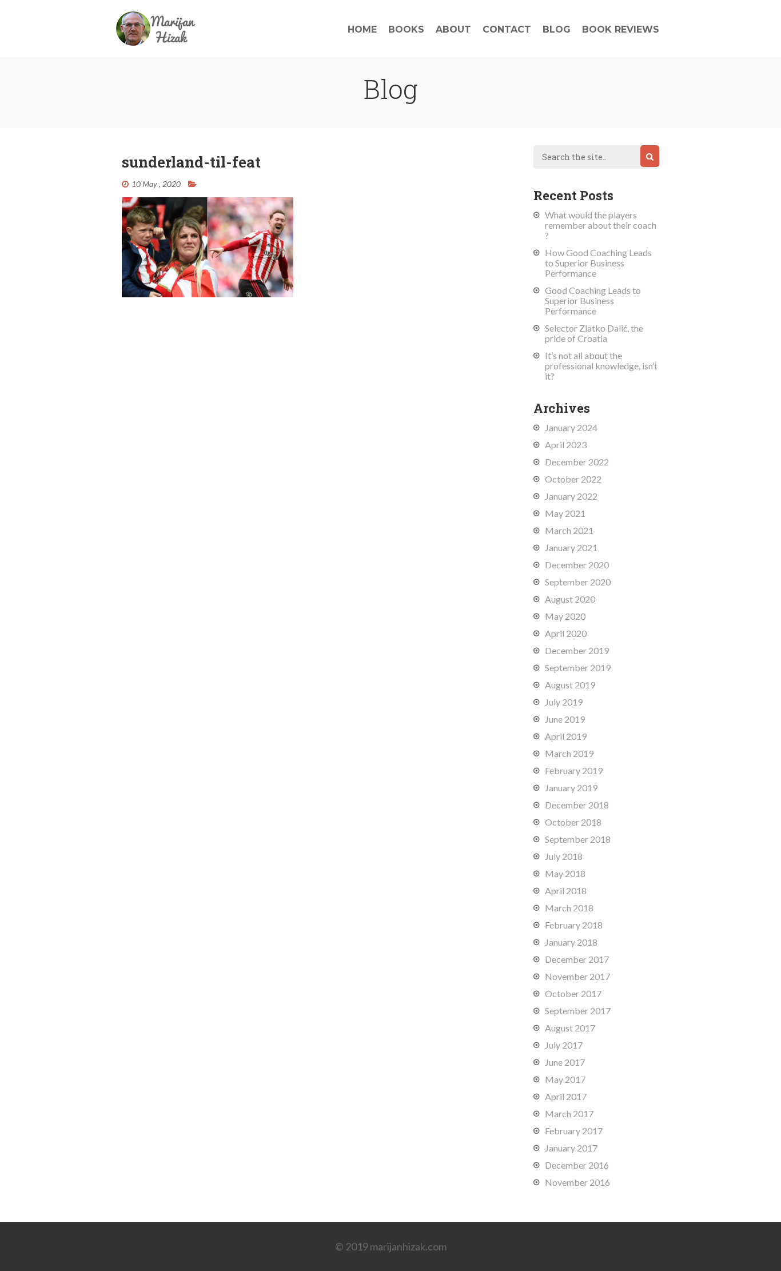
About (453, 29)
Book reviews (620, 29)
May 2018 (565, 873)
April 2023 (566, 444)
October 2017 (573, 993)
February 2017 (574, 1130)
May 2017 (565, 1079)
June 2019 (565, 719)
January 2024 (571, 427)
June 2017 (565, 1062)
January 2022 (571, 496)
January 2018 (571, 942)
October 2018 (573, 821)
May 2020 (565, 616)
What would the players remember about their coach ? (600, 225)
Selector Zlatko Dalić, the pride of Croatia (594, 333)
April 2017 (566, 1096)
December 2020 (577, 564)
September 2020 (578, 581)
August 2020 (570, 598)
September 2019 (578, 667)
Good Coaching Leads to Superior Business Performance (593, 300)
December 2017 (577, 959)
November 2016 (577, 1182)
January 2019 (571, 787)
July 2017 (564, 1044)
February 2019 (574, 770)
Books (406, 29)
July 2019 (564, 701)
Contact (507, 29)
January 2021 (571, 547)
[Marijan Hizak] (156, 41)
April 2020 (566, 633)
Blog (557, 29)
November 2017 (577, 976)
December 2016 (577, 1165)
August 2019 (570, 684)
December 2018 (577, 804)
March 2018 (569, 907)
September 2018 (578, 839)
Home (362, 29)
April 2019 (566, 736)
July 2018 (564, 856)
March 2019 (569, 753)
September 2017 (578, 1010)
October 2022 (573, 478)
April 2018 (566, 890)
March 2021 (569, 530)
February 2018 (574, 924)
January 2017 (571, 1147)
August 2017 (570, 1027)
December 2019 (577, 650)
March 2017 (569, 1113)
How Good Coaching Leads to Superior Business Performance (598, 262)
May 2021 (565, 513)
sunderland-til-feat (191, 162)
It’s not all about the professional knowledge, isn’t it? (601, 365)
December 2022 (577, 461)
